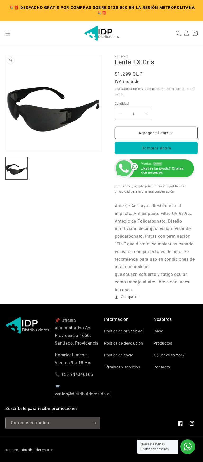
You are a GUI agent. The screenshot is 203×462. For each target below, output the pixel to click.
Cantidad (122, 104)
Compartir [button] (130, 297)
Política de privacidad (123, 331)
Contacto (162, 367)
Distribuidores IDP (37, 450)
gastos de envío (134, 89)
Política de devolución (123, 343)
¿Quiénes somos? (169, 355)
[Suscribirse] (94, 423)
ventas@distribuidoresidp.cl (82, 393)
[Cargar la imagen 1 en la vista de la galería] (16, 168)
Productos (163, 343)
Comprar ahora (156, 148)
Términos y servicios (122, 367)
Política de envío (118, 355)
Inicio (158, 331)
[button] (8, 33)
